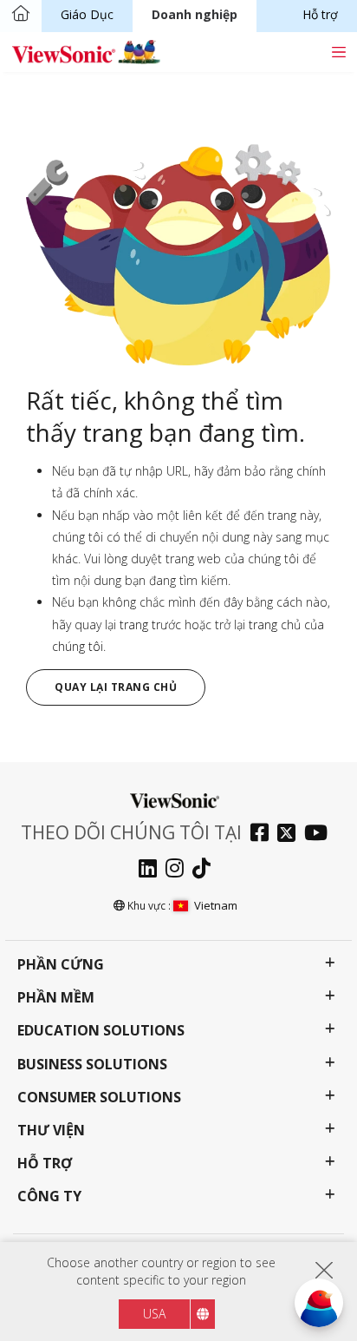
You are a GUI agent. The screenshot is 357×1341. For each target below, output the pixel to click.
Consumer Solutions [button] (99, 1097)
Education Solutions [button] (101, 1030)
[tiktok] (205, 870)
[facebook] (263, 834)
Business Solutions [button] (92, 1064)
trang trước (150, 624)
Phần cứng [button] (60, 964)
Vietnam (215, 905)
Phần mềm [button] (55, 997)
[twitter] (290, 834)
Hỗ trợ (320, 14)
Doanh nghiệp (194, 14)
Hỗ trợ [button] (44, 1163)
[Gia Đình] (21, 15)
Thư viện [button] (51, 1130)
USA (154, 1313)
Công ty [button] (49, 1196)
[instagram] (179, 870)
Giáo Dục (87, 14)
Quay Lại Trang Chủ (116, 687)
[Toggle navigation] (338, 51)
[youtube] (320, 834)
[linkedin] (152, 870)
